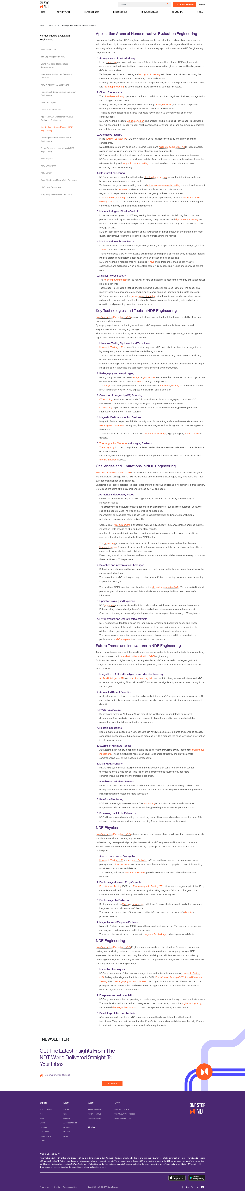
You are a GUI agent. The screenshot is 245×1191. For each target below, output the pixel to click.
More (117, 1102)
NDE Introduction (48, 49)
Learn (66, 1102)
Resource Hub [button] (120, 12)
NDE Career (46, 173)
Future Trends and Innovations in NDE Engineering (58, 150)
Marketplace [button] (63, 12)
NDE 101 (52, 26)
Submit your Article (121, 1109)
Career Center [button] (91, 12)
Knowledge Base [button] (149, 12)
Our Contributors (94, 1118)
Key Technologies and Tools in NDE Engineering (57, 129)
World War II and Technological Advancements (54, 65)
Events (42, 1123)
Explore (43, 1102)
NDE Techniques (48, 102)
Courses (66, 1118)
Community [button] (177, 12)
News (42, 1118)
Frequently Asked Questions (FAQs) (57, 194)
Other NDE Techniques (51, 109)
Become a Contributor (122, 1118)
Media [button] (200, 12)
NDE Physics (47, 158)
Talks (65, 1114)
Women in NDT (45, 1136)
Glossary (66, 1127)
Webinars (43, 1127)
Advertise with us (94, 1114)
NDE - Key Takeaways (51, 187)
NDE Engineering (48, 165)
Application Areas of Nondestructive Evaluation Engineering (57, 118)
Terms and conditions (70, 1187)
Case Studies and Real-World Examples (59, 180)
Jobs (42, 1114)
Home (42, 12)
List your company (185, 4)
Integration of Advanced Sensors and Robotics (57, 76)
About (91, 1102)
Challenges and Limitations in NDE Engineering (56, 139)
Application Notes (70, 1123)
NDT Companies (46, 1109)
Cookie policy (55, 1187)
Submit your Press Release (124, 1114)
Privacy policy (44, 1187)
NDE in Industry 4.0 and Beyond (55, 85)
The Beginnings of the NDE (53, 56)
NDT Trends (44, 1132)
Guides (42, 1141)
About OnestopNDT (95, 1109)
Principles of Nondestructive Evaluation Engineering (58, 94)
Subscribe (112, 1083)
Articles (66, 1109)
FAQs (65, 1136)
